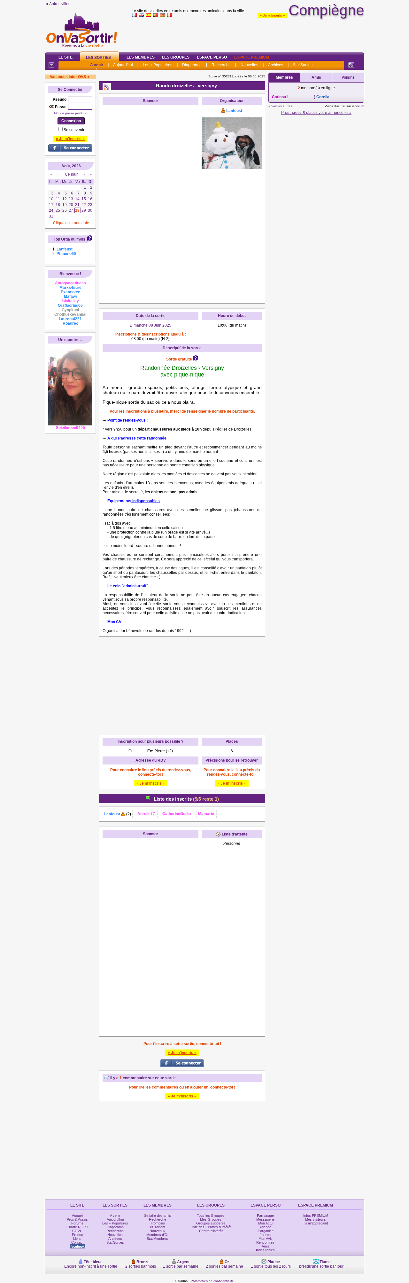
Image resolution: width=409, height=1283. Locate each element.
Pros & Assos (77, 1219)
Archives (275, 65)
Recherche (221, 65)
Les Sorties (98, 57)
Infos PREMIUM (315, 1215)
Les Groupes (175, 57)
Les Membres (141, 57)
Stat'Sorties (303, 65)
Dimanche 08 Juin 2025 (150, 325)
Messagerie (265, 1219)
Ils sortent (157, 1227)
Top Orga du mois (69, 239)
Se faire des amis (157, 1215)
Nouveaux (158, 1231)
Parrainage (265, 1215)
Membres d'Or (157, 1235)
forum (359, 106)
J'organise (266, 1231)
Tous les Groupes (211, 1215)
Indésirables (265, 1250)
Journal (265, 1235)
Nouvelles (249, 65)
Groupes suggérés (211, 1223)
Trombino (157, 1223)
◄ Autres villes (57, 4)
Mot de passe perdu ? (70, 113)
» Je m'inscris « (272, 15)
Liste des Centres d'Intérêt (210, 1227)
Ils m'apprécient (316, 1223)
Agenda (265, 1227)
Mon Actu (265, 1223)
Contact (77, 1242)
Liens (77, 1238)
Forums (77, 1223)
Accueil (77, 1215)
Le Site (65, 57)
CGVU (77, 1231)
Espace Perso (212, 57)
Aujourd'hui (123, 65)
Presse (77, 1235)
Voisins (348, 77)
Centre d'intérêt (211, 1231)
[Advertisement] (248, 33)
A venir (96, 65)
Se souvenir (74, 130)
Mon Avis (266, 1238)
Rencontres (265, 1242)
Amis (316, 77)
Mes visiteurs (315, 1219)
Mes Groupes (210, 1219)
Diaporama (192, 65)
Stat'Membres (157, 1238)
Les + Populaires (157, 65)
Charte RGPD (77, 1227)
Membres (284, 77)
